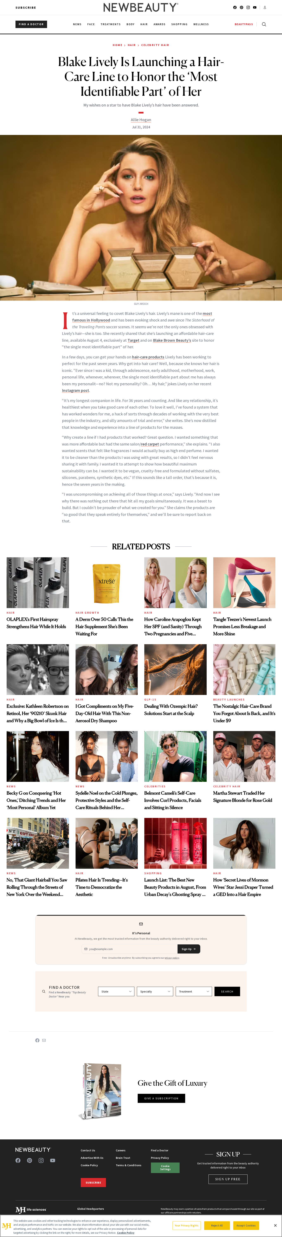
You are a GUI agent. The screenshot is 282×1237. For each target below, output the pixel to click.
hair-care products (148, 356)
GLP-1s (150, 699)
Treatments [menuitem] (111, 24)
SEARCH (227, 991)
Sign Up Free (228, 1179)
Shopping (153, 873)
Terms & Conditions (128, 1165)
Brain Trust (123, 1158)
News (11, 786)
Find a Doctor (159, 1150)
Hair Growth (88, 612)
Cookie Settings (165, 1167)
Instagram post (75, 390)
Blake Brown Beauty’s (172, 340)
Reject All (217, 1225)
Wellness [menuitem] (201, 24)
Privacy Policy (160, 1158)
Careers (121, 1150)
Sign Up (187, 949)
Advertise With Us (92, 1158)
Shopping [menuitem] (179, 24)
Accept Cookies (246, 1225)
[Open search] (263, 24)
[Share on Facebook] (37, 1040)
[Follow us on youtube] (254, 7)
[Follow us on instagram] (248, 7)
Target (133, 340)
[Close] (275, 1225)
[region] (141, 1226)
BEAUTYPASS (244, 24)
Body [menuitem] (131, 24)
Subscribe (25, 7)
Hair (132, 45)
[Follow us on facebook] (235, 7)
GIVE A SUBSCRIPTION (161, 1098)
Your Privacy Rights (186, 1225)
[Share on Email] (44, 1040)
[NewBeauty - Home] (141, 7)
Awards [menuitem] (160, 24)
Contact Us (88, 1150)
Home (117, 45)
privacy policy (172, 957)
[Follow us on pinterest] (241, 7)
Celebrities (155, 786)
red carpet (150, 444)
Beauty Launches (229, 699)
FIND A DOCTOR (31, 24)
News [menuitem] (77, 24)
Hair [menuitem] (144, 24)
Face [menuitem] (91, 24)
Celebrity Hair (155, 45)
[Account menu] (265, 7)
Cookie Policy (89, 1165)
